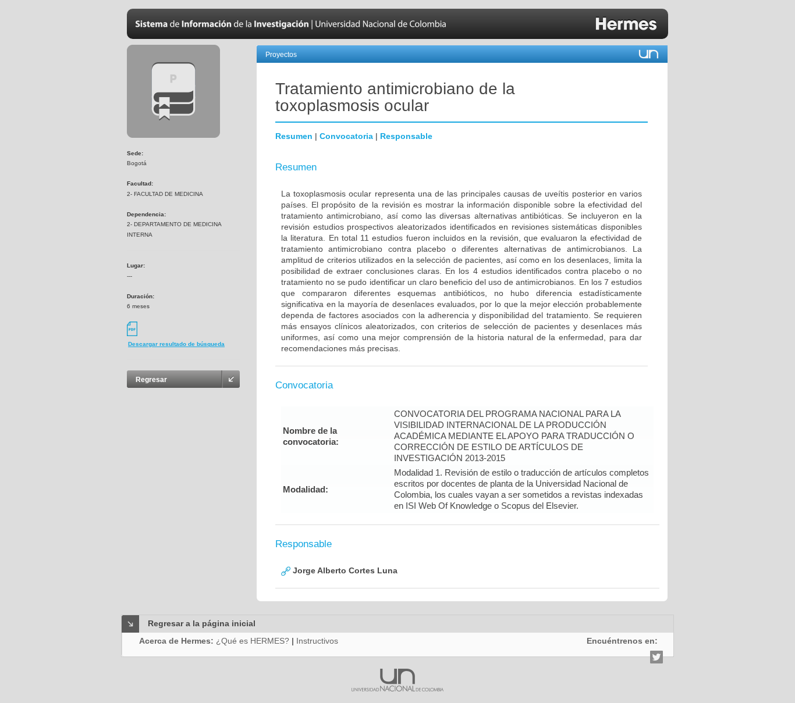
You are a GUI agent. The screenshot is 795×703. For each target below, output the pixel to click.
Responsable (406, 136)
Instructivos (317, 640)
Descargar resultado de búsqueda (176, 344)
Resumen (294, 136)
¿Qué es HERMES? (252, 640)
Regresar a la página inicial (201, 623)
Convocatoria (346, 136)
